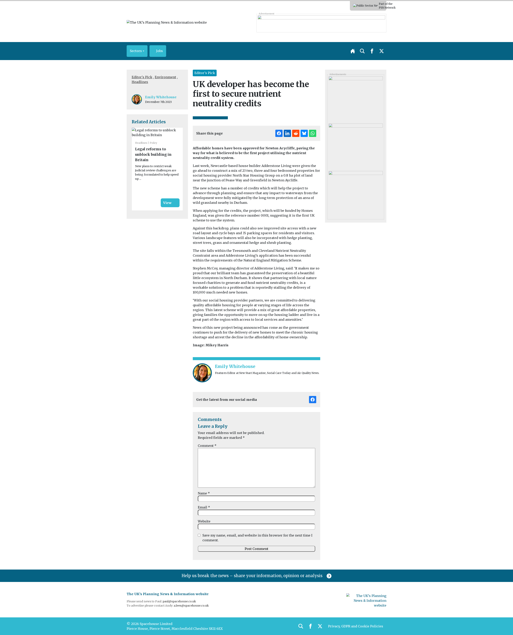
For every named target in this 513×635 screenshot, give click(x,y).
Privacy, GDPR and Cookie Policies (355, 626)
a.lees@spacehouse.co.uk (191, 605)
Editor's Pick (142, 77)
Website (204, 521)
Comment (207, 446)
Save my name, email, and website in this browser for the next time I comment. (257, 537)
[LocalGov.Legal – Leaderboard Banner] (321, 23)
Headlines (140, 82)
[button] (137, 51)
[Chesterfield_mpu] (356, 98)
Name (204, 493)
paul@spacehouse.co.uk (180, 601)
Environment (165, 77)
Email (204, 507)
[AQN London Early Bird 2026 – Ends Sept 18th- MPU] (356, 146)
